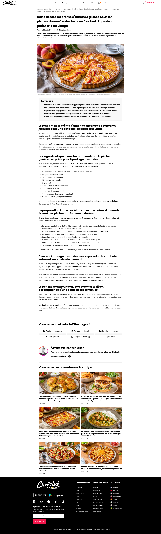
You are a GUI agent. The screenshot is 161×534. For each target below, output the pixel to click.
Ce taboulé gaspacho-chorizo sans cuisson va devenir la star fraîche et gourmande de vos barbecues (57, 468)
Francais (115, 487)
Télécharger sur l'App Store (40, 495)
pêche (45, 147)
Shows (107, 3)
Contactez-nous (98, 508)
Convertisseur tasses (82, 511)
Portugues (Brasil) (118, 508)
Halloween (79, 499)
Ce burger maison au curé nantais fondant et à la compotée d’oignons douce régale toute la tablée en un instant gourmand (101, 398)
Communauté (88, 3)
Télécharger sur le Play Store (56, 495)
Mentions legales (98, 505)
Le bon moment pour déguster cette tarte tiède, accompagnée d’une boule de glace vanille (77, 117)
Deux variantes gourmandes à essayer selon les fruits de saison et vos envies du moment (77, 114)
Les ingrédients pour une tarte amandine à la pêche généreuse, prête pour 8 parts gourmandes (79, 108)
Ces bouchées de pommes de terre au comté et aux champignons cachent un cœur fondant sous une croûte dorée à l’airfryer (59, 398)
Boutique (150, 3)
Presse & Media (98, 502)
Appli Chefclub (97, 499)
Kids (77, 505)
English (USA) (117, 496)
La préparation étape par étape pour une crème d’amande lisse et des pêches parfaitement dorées (80, 111)
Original (78, 508)
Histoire (95, 496)
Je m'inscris (39, 521)
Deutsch (115, 490)
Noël (77, 502)
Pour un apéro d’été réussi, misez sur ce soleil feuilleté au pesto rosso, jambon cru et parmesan (101, 467)
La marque (96, 487)
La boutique (96, 490)
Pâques (78, 496)
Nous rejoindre (97, 511)
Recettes (55, 3)
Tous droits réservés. (80, 529)
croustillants (102, 133)
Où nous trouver (98, 493)
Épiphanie (79, 487)
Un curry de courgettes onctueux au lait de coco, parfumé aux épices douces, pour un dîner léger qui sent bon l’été (101, 433)
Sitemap (107, 529)
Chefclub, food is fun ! (44, 9)
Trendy (64, 3)
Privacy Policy (91, 529)
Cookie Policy (100, 529)
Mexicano (116, 502)
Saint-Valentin (80, 493)
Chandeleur (79, 490)
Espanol (115, 499)
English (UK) (116, 493)
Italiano (115, 505)
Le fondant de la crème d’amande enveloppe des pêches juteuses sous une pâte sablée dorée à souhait (82, 105)
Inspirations (75, 3)
